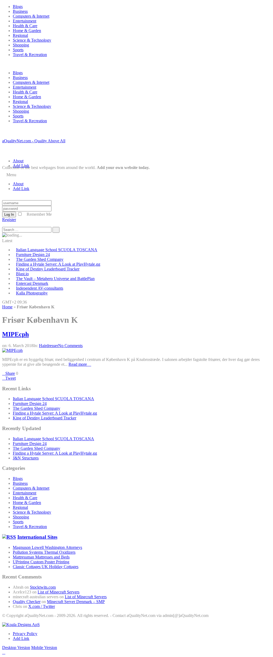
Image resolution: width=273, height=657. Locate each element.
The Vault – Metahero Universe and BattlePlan (55, 278)
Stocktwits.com (43, 587)
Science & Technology (32, 40)
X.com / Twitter (41, 606)
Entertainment (24, 21)
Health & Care (25, 25)
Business (20, 11)
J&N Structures (26, 458)
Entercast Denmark (32, 283)
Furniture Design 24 (33, 254)
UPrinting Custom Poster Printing (41, 562)
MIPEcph (15, 334)
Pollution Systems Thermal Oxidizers (44, 552)
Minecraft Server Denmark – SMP (76, 601)
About (18, 161)
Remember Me (39, 214)
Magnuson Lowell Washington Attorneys (47, 547)
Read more (78, 364)
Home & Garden (27, 30)
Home (7, 307)
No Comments (70, 345)
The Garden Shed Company (39, 259)
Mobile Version (44, 647)
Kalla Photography (32, 293)
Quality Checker (27, 601)
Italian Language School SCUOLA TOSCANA (56, 249)
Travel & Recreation (30, 54)
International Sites (37, 537)
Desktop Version (16, 647)
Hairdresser (48, 345)
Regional (20, 35)
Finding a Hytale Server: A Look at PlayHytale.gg (58, 264)
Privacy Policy (25, 633)
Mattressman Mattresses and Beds (41, 557)
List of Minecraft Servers (58, 592)
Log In (9, 215)
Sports (18, 50)
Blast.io (22, 274)
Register (9, 219)
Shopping (21, 45)
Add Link (21, 165)
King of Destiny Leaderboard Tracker (47, 269)
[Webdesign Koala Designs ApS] (21, 624)
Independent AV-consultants (39, 288)
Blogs (18, 6)
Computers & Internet (31, 16)
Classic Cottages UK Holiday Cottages (45, 566)
